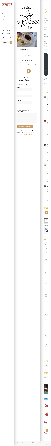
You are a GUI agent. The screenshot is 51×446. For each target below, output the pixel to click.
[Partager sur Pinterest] (28, 64)
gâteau (46, 292)
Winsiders (40, 442)
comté (46, 274)
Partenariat (46, 314)
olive (45, 307)
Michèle (29, 55)
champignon (46, 261)
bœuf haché (46, 251)
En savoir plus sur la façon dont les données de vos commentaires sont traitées (25, 134)
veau (45, 346)
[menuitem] (6, 10)
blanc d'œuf (46, 247)
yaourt (46, 348)
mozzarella (46, 300)
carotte (46, 259)
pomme (46, 322)
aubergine (46, 244)
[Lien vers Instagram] (10, 37)
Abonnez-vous (45, 64)
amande (46, 242)
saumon (46, 339)
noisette (46, 303)
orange (46, 309)
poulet (46, 333)
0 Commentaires (32, 53)
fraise (46, 283)
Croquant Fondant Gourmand (27, 442)
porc (45, 330)
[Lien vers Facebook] (3, 37)
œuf (45, 353)
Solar (45, 342)
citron (46, 272)
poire (45, 320)
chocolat (46, 263)
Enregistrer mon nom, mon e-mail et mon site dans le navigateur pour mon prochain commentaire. (26, 110)
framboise (46, 285)
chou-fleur (46, 267)
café (45, 254)
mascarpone (46, 298)
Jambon (46, 294)
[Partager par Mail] (35, 64)
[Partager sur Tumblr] (31, 64)
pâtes (45, 335)
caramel (46, 257)
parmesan (46, 312)
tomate (46, 344)
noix (45, 305)
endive (46, 279)
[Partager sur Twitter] (22, 64)
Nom (18, 87)
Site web (19, 100)
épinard (46, 351)
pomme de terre (46, 327)
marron (46, 296)
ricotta (46, 337)
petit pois (45, 317)
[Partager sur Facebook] (18, 64)
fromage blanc (46, 289)
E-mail (18, 94)
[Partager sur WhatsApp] (25, 64)
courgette (46, 276)
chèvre (46, 270)
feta (45, 281)
